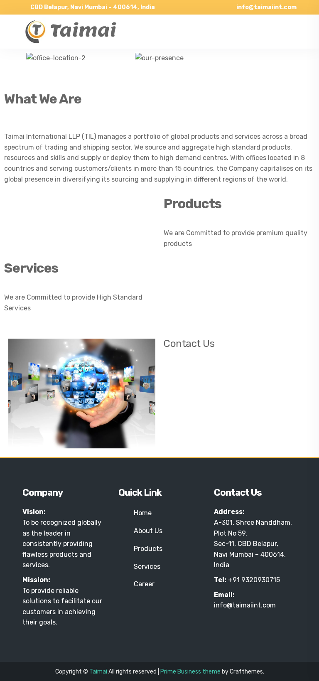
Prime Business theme (190, 671)
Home (143, 513)
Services (147, 566)
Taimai (98, 671)
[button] (12, 58)
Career (144, 584)
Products (148, 549)
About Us (148, 531)
